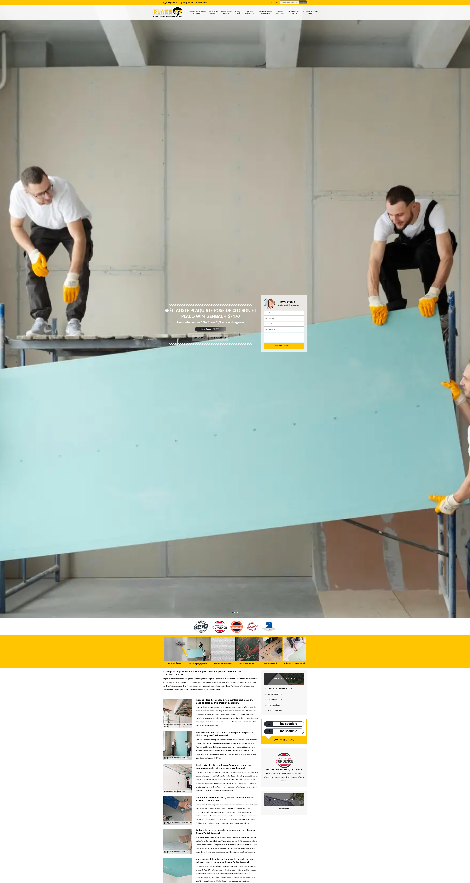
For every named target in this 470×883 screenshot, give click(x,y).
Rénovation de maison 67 (293, 12)
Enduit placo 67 (238, 12)
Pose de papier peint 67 (213, 12)
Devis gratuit (200, 338)
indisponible (171, 3)
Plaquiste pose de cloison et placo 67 (197, 12)
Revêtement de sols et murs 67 (310, 12)
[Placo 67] (167, 12)
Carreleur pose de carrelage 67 (265, 12)
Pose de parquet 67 (280, 12)
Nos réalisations (210, 329)
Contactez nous (218, 338)
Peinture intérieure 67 (249, 12)
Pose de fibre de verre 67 (226, 12)
